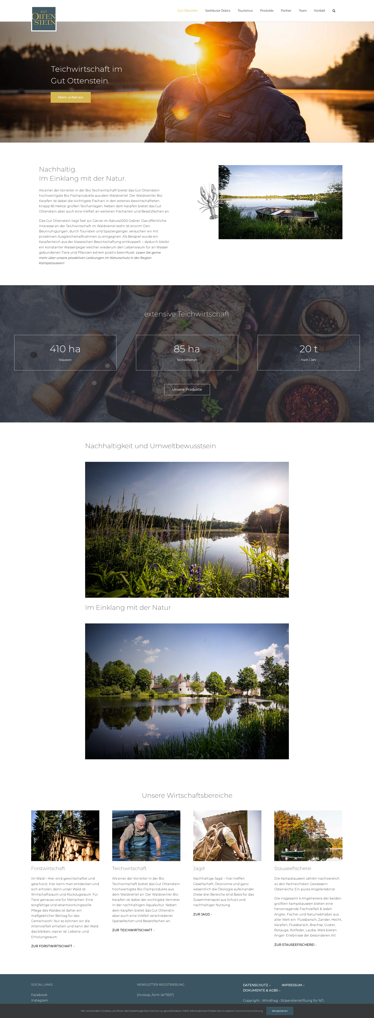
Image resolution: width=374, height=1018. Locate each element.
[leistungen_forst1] (65, 812)
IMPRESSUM (292, 985)
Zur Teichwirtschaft (132, 930)
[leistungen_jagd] (227, 812)
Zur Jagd (201, 914)
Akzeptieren (280, 1010)
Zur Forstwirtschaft (51, 946)
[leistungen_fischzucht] (308, 812)
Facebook (39, 995)
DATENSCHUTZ (255, 985)
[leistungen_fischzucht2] (146, 812)
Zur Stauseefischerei (294, 945)
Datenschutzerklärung (249, 1010)
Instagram (39, 1000)
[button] (334, 10)
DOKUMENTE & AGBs (260, 990)
